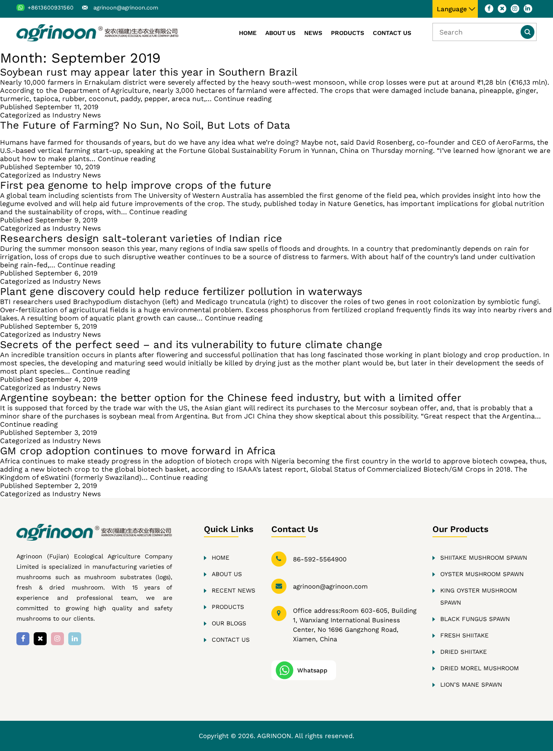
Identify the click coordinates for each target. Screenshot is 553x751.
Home (248, 32)
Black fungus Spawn (475, 618)
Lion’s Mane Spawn (471, 684)
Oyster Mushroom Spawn (482, 573)
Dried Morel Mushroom (479, 668)
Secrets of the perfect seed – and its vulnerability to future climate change (191, 345)
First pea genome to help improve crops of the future (135, 185)
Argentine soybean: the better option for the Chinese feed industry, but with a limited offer (230, 398)
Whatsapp (312, 670)
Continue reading (243, 99)
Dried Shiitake (463, 651)
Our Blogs (229, 623)
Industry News (76, 115)
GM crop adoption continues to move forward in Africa (138, 451)
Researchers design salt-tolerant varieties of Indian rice (141, 238)
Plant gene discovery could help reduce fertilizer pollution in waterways (181, 291)
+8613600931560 (50, 7)
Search (527, 32)
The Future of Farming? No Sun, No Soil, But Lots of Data (145, 125)
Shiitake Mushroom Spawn (483, 557)
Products (347, 32)
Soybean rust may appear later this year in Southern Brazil (148, 72)
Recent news (233, 590)
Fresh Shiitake (464, 635)
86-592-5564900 (319, 559)
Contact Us (392, 32)
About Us (280, 32)
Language (452, 9)
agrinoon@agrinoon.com (125, 7)
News (313, 32)
